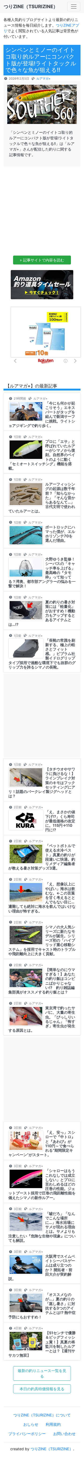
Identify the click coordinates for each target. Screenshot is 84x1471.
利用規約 (53, 1424)
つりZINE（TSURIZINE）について (42, 1415)
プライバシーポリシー (27, 1433)
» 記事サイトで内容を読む (42, 260)
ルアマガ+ (43, 78)
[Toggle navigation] (73, 6)
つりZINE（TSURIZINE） (52, 1448)
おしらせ (30, 1424)
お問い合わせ (64, 1433)
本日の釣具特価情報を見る (42, 1389)
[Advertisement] (42, 213)
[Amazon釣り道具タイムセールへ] (42, 284)
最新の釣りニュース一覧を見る (42, 1373)
